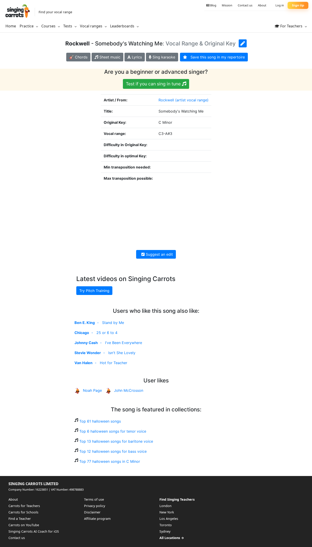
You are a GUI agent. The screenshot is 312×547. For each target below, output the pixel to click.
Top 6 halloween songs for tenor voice (112, 431)
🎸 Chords (78, 57)
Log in (279, 5)
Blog (212, 5)
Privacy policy (94, 506)
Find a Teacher (19, 518)
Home (10, 26)
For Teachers (291, 26)
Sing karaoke (163, 57)
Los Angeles (168, 518)
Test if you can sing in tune (154, 84)
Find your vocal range (55, 12)
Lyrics (136, 57)
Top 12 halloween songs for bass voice (113, 451)
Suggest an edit (159, 254)
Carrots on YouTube (23, 525)
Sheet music (109, 57)
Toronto (165, 525)
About (262, 5)
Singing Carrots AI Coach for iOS (33, 531)
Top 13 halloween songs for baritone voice (116, 441)
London (165, 506)
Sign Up (298, 5)
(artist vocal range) (192, 100)
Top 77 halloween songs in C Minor (109, 461)
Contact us (245, 5)
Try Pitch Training (94, 290)
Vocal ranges (91, 26)
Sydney (164, 531)
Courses (48, 26)
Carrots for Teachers (24, 506)
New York (166, 512)
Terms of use (94, 499)
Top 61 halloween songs (100, 421)
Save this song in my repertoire (216, 57)
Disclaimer (92, 512)
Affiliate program (97, 518)
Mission (227, 5)
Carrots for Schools (23, 512)
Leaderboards (122, 26)
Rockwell (166, 100)
